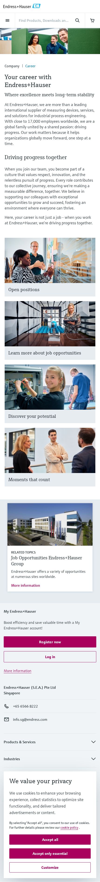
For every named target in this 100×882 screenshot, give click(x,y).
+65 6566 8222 (25, 706)
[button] (50, 641)
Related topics (23, 552)
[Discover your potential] (89, 399)
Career (30, 66)
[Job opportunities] (89, 336)
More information (25, 585)
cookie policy (69, 827)
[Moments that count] (89, 463)
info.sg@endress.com (30, 719)
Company (12, 66)
